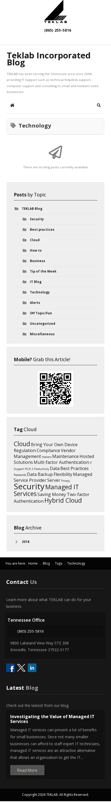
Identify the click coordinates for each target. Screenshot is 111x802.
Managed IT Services (46, 490)
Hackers (46, 457)
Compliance (48, 450)
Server (53, 480)
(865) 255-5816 (57, 30)
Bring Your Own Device (54, 444)
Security (37, 219)
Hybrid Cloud (63, 500)
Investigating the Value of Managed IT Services (52, 719)
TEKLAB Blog (32, 209)
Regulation (25, 450)
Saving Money (51, 494)
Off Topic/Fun (41, 313)
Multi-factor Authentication (61, 462)
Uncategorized (42, 324)
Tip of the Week (43, 271)
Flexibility (63, 474)
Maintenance (65, 456)
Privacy (65, 481)
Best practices (42, 229)
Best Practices (74, 468)
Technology (40, 292)
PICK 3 (29, 469)
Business (37, 261)
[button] (98, 105)
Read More (27, 770)
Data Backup (40, 474)
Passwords (20, 475)
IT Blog (35, 282)
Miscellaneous (42, 334)
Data (55, 468)
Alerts (35, 303)
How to (36, 250)
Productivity (41, 469)
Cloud (35, 240)
